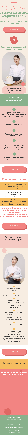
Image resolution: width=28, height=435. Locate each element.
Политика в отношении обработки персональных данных (14, 419)
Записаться (14, 30)
